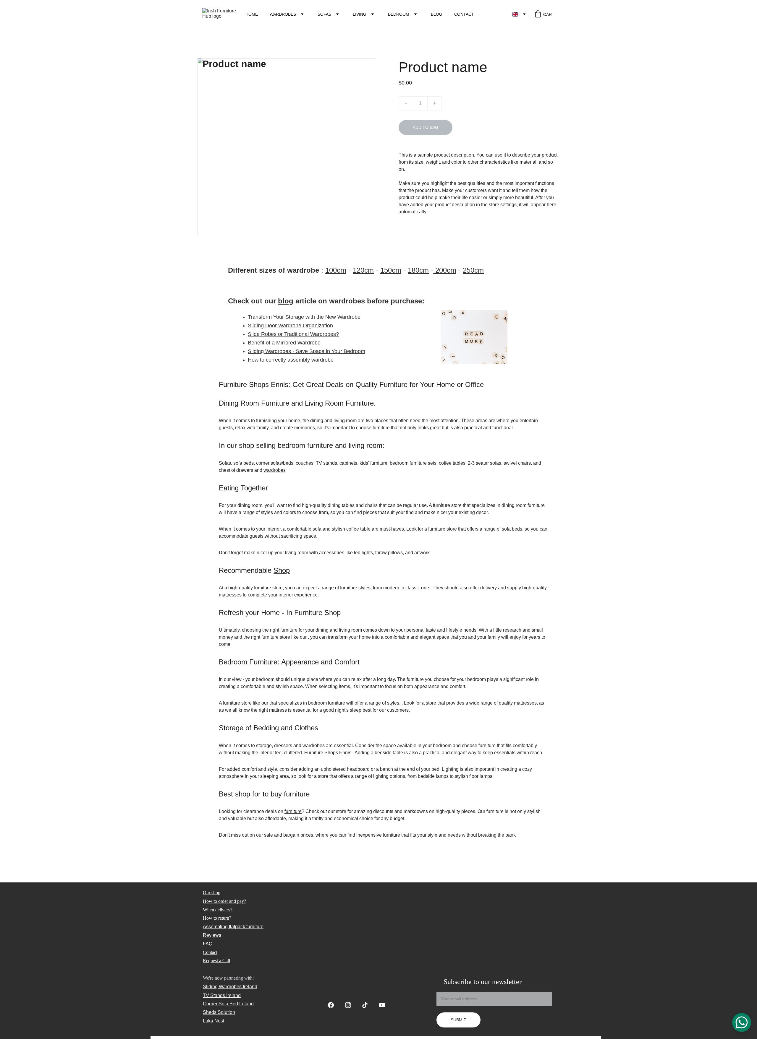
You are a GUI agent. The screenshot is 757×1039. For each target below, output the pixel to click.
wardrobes (274, 470)
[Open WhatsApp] (741, 1022)
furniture (293, 811)
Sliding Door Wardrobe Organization (290, 326)
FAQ (207, 943)
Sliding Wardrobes (222, 986)
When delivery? (217, 909)
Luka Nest (213, 1020)
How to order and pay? (224, 901)
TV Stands (214, 995)
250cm (473, 270)
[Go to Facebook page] (334, 1005)
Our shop (211, 892)
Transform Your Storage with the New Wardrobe (304, 317)
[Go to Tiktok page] (368, 1005)
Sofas (324, 14)
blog (285, 301)
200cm (444, 270)
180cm (418, 270)
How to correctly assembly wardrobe (291, 360)
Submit (458, 1019)
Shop (282, 570)
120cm (363, 270)
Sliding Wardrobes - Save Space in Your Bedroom (306, 351)
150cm (390, 270)
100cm (335, 270)
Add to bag (425, 127)
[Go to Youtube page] (382, 1005)
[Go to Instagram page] (351, 1005)
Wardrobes (283, 14)
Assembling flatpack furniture (233, 926)
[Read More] (474, 337)
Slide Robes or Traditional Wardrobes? (293, 334)
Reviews (212, 935)
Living (359, 14)
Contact (464, 14)
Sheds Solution (219, 1012)
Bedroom (398, 14)
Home (251, 14)
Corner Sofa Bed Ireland (228, 1003)
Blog (436, 14)
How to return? (217, 918)
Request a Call (216, 960)
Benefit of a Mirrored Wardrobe (284, 343)
